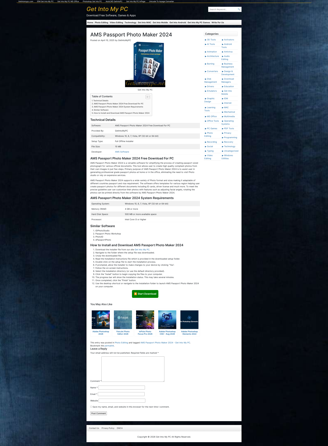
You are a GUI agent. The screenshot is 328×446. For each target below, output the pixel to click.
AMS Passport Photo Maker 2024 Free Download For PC (119, 104)
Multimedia (229, 116)
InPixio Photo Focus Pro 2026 (145, 332)
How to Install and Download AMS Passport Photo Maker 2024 (121, 113)
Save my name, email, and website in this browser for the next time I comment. (131, 407)
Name (94, 387)
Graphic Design (209, 100)
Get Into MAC (144, 22)
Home (90, 22)
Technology (130, 22)
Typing (210, 151)
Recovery (228, 142)
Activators (229, 39)
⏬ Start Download (145, 293)
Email (93, 394)
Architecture (213, 56)
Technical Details (100, 100)
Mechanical (229, 112)
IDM (226, 98)
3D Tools (211, 39)
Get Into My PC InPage (135, 1)
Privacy (227, 133)
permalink (109, 345)
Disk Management (210, 80)
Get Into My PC (142, 249)
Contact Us (94, 428)
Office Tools (213, 121)
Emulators (212, 91)
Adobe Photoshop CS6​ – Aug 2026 (167, 332)
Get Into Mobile (160, 22)
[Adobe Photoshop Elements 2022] (189, 319)
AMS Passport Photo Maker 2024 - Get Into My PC (165, 342)
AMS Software (122, 151)
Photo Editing (101, 22)
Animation (212, 51)
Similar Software (101, 110)
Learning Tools (209, 109)
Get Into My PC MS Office (68, 1)
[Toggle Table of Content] (146, 97)
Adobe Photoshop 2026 (101, 332)
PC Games (212, 128)
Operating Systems (227, 122)
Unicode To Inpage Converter (161, 1)
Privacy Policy (108, 428)
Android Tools (226, 45)
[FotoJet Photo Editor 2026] (123, 319)
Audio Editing (225, 57)
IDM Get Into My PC (45, 1)
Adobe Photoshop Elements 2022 (189, 332)
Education (229, 86)
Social (210, 146)
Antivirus (228, 51)
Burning (210, 63)
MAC (226, 107)
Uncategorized (230, 151)
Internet (228, 103)
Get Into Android (178, 22)
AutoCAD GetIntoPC (114, 1)
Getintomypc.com (25, 1)
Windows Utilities (227, 157)
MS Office (212, 116)
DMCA (120, 428)
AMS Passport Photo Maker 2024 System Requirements (118, 107)
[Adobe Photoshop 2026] (101, 319)
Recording (212, 142)
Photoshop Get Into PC (92, 1)
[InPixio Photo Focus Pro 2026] (145, 319)
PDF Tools (229, 128)
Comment (95, 381)
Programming (230, 137)
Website (94, 400)
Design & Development (227, 73)
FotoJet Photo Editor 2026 (123, 332)
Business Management (227, 65)
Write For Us (218, 22)
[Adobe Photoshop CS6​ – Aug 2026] (167, 319)
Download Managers (227, 80)
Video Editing (116, 22)
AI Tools (211, 44)
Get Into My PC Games (199, 22)
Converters (212, 71)
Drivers (210, 86)
